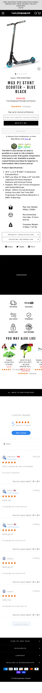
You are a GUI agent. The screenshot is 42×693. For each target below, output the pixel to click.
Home (13, 78)
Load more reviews (21, 624)
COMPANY (20, 655)
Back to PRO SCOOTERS (22, 392)
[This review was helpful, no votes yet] (33, 481)
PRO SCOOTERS (23, 78)
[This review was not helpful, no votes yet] (37, 481)
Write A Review (21, 433)
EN (20, 8)
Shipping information (21, 239)
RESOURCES (20, 648)
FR (22, 8)
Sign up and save (20, 641)
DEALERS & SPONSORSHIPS (20, 662)
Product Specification (21, 235)
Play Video (22, 280)
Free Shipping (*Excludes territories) (21, 101)
